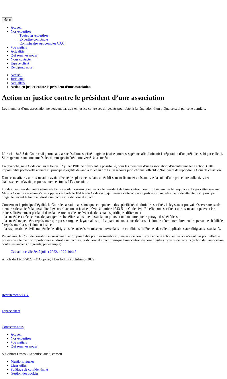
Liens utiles (19, 365)
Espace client (20, 63)
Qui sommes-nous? (24, 55)
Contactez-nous (12, 327)
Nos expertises (21, 31)
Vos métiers (19, 47)
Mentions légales (22, 361)
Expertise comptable (34, 39)
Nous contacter (21, 59)
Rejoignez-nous (22, 67)
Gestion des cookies (25, 373)
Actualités (18, 51)
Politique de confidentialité (29, 369)
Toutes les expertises (34, 35)
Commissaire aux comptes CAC (42, 43)
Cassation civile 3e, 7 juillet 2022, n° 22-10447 (43, 252)
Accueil (16, 27)
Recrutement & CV (15, 295)
